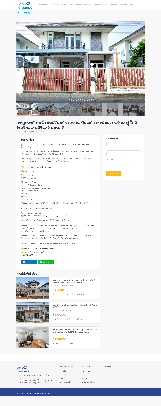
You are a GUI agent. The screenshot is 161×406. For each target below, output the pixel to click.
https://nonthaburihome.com (42, 248)
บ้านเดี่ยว (54, 5)
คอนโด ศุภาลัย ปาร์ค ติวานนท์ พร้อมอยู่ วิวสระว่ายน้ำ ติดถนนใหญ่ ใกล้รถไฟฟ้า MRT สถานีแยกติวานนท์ (75, 331)
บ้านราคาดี (43, 5)
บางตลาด (72, 285)
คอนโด (71, 5)
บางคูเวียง (19, 132)
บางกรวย (41, 132)
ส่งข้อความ (113, 174)
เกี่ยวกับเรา (123, 5)
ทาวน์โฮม (63, 5)
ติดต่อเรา (85, 375)
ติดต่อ (132, 5)
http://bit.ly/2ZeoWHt (29, 255)
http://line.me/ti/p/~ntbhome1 (54, 216)
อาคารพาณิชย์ (81, 5)
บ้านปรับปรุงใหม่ (100, 5)
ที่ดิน (90, 5)
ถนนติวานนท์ (57, 335)
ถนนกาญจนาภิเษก (30, 132)
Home (18, 13)
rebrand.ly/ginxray (44, 167)
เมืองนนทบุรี (72, 335)
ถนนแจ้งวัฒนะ (64, 285)
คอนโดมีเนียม (64, 378)
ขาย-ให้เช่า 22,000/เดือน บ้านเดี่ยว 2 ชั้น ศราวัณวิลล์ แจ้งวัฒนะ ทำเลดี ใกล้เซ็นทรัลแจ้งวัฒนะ (74, 281)
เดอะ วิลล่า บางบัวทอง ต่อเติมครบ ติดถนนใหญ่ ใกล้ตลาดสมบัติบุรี (75, 306)
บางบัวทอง (57, 310)
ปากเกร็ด (56, 285)
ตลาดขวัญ (65, 335)
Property (27, 13)
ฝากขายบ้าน (112, 5)
